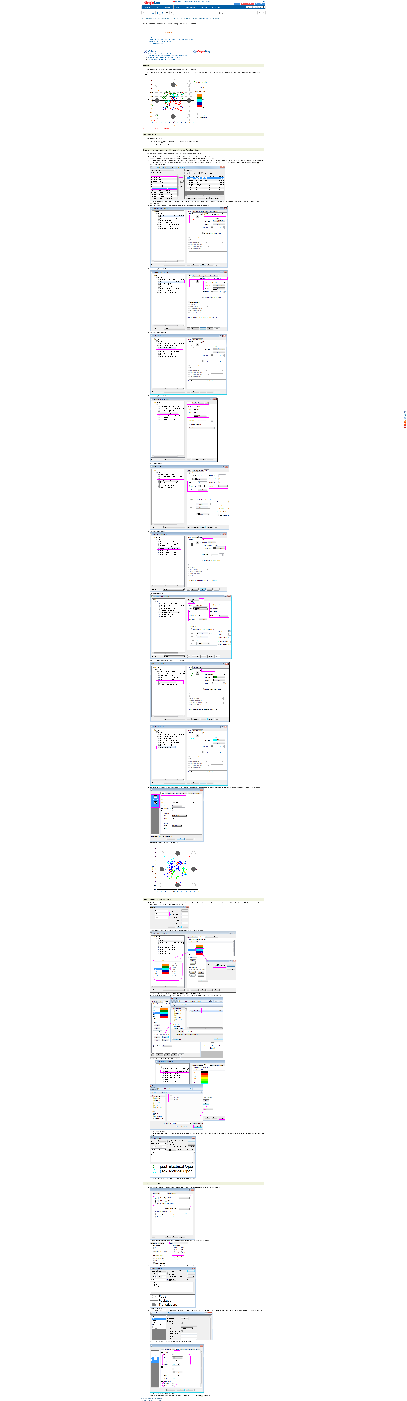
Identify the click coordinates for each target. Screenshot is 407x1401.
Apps (156, 7)
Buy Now (237, 3)
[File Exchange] (405, 423)
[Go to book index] (157, 13)
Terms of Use (157, 1400)
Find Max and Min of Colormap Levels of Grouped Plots (164, 59)
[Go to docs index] (153, 13)
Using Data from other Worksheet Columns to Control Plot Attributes (167, 55)
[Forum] (405, 420)
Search (261, 13)
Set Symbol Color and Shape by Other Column (161, 54)
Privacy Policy (150, 1400)
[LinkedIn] (405, 415)
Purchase (167, 7)
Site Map (143, 1400)
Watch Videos (260, 3)
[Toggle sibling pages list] (167, 13)
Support (178, 7)
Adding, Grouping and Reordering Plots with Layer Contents (165, 57)
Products (147, 7)
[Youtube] (405, 426)
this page (206, 18)
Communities (190, 7)
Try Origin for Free (247, 3)
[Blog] (405, 418)
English (145, 13)
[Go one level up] (162, 13)
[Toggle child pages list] (171, 13)
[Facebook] (405, 412)
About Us (204, 7)
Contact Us (216, 7)
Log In (264, 1)
